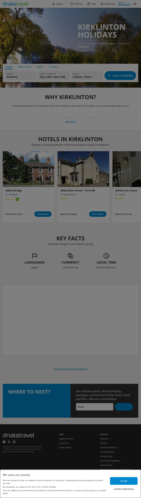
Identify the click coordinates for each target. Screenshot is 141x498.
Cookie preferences (124, 488)
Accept (123, 480)
